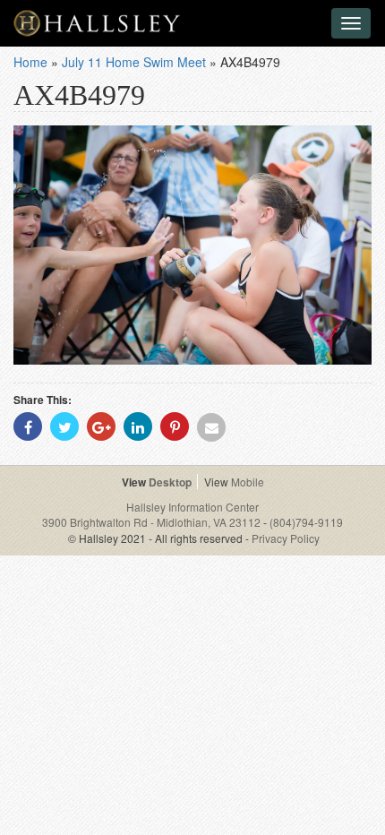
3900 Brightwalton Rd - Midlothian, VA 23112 (152, 521)
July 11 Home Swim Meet (134, 62)
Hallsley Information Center (192, 506)
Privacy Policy (286, 538)
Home (30, 62)
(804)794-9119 (306, 521)
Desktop (170, 482)
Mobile (247, 481)
